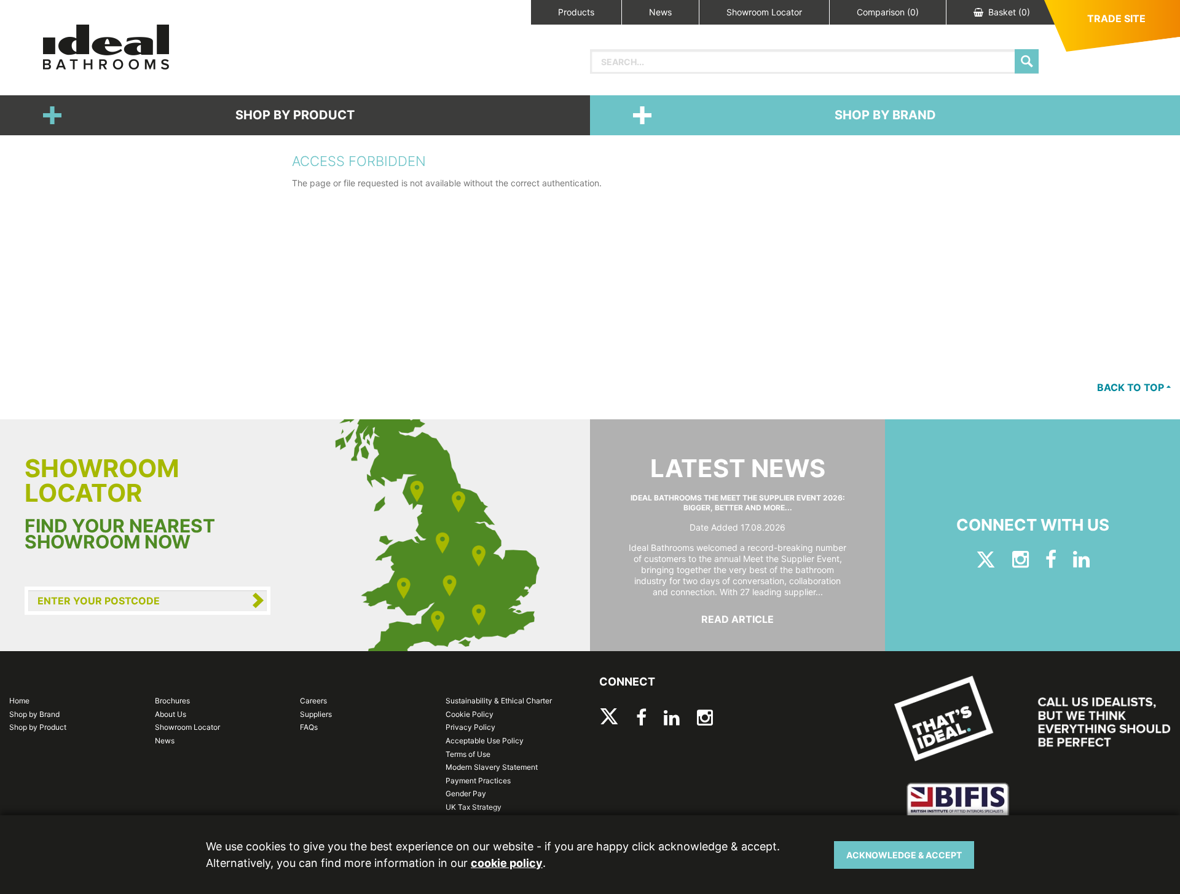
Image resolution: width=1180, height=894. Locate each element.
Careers (313, 700)
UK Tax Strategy (474, 807)
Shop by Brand (885, 115)
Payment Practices (478, 780)
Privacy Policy (470, 727)
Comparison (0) (888, 12)
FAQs (309, 727)
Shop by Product (295, 115)
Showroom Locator (764, 12)
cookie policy (507, 862)
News (660, 12)
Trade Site (1116, 18)
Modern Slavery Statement (492, 767)
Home (19, 700)
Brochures (172, 700)
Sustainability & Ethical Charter (499, 700)
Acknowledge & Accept (904, 855)
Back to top (1131, 387)
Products (576, 12)
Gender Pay (466, 793)
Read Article (737, 619)
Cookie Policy (470, 714)
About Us (170, 714)
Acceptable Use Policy (485, 740)
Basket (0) (1009, 12)
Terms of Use (468, 754)
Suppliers (316, 714)
